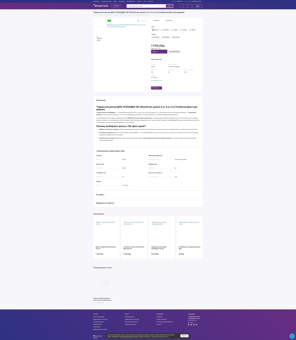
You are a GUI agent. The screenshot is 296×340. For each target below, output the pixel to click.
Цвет (153, 27)
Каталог (116, 6)
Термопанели (96, 327)
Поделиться (155, 88)
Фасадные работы (130, 317)
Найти (169, 6)
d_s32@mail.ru (179, 1)
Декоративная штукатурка (100, 319)
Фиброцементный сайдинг (100, 329)
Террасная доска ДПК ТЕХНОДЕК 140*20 (158, 248)
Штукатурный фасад (98, 317)
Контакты (150, 1)
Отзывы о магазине (106, 1)
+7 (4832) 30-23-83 (194, 318)
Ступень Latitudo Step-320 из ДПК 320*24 (133, 248)
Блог (145, 1)
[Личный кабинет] (181, 6)
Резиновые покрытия (98, 322)
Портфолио (122, 1)
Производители (131, 1)
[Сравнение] (185, 6)
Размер (154, 34)
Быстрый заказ (174, 51)
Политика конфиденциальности (164, 322)
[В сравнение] (115, 219)
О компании (96, 1)
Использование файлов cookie (129, 336)
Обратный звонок (192, 320)
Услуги (115, 1)
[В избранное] (117, 219)
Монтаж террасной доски (131, 322)
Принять (184, 335)
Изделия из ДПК (97, 324)
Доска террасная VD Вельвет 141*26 (106, 248)
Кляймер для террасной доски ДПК (189, 248)
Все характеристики (156, 80)
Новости (139, 1)
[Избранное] (190, 6)
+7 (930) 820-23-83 (192, 1)
